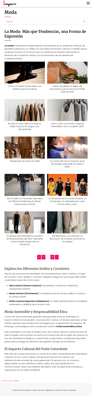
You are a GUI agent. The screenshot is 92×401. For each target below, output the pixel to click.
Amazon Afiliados (46, 390)
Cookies (34, 390)
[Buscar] (83, 20)
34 (52, 257)
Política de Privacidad (21, 390)
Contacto (58, 390)
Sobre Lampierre (69, 390)
